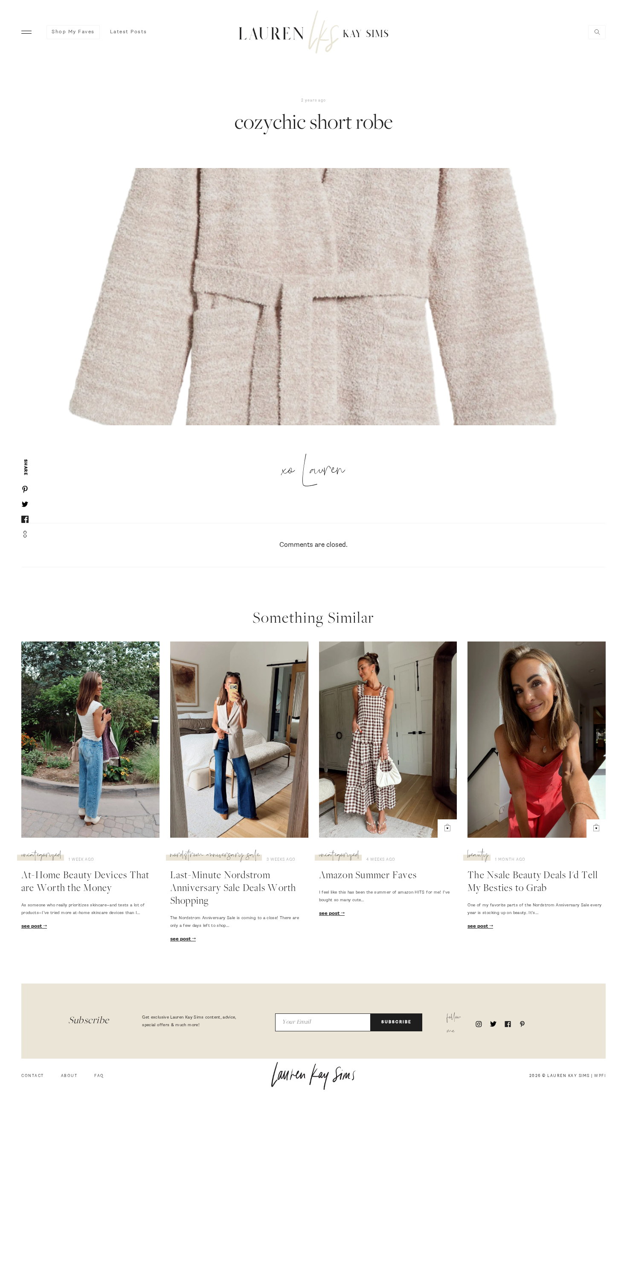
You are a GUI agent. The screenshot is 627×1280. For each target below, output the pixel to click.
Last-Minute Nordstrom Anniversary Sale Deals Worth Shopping (233, 889)
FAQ (99, 1076)
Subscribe (396, 1022)
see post (32, 926)
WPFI (600, 1076)
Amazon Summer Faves (368, 876)
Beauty (477, 856)
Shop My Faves (73, 32)
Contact (32, 1076)
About (69, 1076)
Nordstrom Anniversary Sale (215, 856)
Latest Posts (128, 32)
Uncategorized (41, 856)
